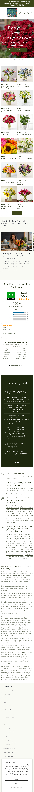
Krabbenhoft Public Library (19, 509)
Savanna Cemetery (18, 492)
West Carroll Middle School (15, 520)
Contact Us (6, 729)
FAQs (5, 737)
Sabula (30, 477)
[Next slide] (23, 60)
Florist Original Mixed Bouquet (8, 159)
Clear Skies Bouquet (23, 86)
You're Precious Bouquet (6, 135)
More (17, 462)
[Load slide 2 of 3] (17, 60)
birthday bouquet (16, 660)
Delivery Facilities (8, 718)
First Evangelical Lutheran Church (17, 542)
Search (5, 714)
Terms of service (8, 752)
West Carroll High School (24, 519)
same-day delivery (14, 610)
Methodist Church (26, 545)
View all (17, 213)
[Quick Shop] (19, 12)
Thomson (15, 478)
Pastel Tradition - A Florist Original (7, 87)
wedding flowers (17, 640)
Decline (16, 783)
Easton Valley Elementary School (16, 506)
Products (6, 699)
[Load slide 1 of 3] (14, 60)
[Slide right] (21, 276)
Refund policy (7, 745)
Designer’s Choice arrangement (11, 672)
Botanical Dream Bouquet (22, 183)
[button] (24, 13)
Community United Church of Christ (19, 538)
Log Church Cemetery (13, 488)
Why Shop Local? (8, 756)
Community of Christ (12, 540)
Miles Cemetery (25, 488)
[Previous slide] (11, 60)
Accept (16, 779)
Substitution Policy (9, 748)
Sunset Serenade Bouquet (6, 111)
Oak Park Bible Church (24, 551)
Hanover (8, 477)
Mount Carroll (22, 477)
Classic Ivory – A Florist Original (25, 159)
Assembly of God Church (14, 534)
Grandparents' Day (9, 691)
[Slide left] (13, 276)
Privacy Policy (24, 774)
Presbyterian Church (13, 553)
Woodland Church (22, 558)
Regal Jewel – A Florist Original (24, 207)
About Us (6, 703)
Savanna (8, 478)
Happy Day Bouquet (23, 110)
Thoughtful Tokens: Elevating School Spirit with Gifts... (16, 255)
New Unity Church (17, 513)
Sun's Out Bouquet (7, 182)
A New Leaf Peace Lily (24, 134)
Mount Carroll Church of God (16, 547)
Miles (14, 477)
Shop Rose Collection (17, 50)
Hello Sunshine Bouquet (6, 207)
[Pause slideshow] (32, 60)
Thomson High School (18, 517)
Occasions (6, 695)
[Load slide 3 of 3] (20, 60)
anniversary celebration (12, 661)
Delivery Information (9, 733)
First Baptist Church (26, 540)
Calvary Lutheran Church (22, 536)
